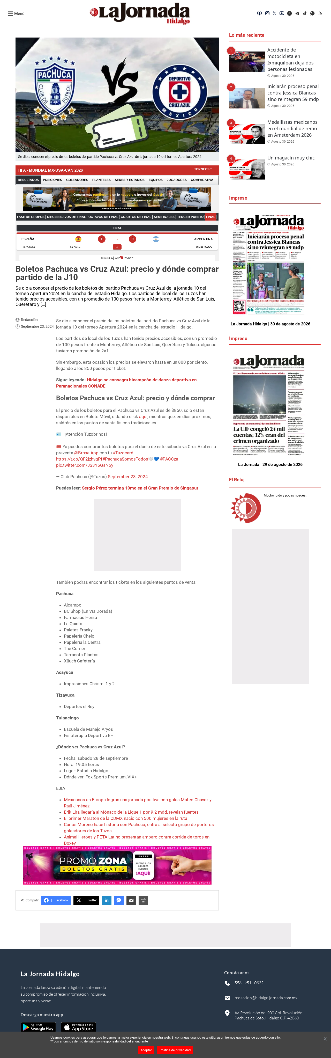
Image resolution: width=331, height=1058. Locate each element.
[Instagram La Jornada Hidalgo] (267, 14)
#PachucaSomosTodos (125, 459)
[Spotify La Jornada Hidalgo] (289, 14)
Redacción (29, 320)
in (107, 900)
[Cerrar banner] (325, 1039)
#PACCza (169, 459)
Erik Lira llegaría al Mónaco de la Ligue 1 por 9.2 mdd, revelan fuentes (131, 812)
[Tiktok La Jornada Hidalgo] (305, 14)
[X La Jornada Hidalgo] (275, 14)
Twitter (90, 900)
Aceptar (146, 1050)
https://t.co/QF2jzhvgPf (79, 459)
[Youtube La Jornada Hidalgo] (281, 14)
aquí (143, 416)
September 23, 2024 (128, 476)
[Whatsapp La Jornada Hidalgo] (312, 14)
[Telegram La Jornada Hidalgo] (297, 14)
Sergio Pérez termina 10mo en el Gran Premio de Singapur (140, 488)
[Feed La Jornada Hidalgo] (320, 14)
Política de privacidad (175, 1050)
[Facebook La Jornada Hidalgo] (259, 14)
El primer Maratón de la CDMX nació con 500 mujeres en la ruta (125, 818)
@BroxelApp (86, 452)
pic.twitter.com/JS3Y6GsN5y (84, 465)
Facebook (59, 900)
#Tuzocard (123, 452)
